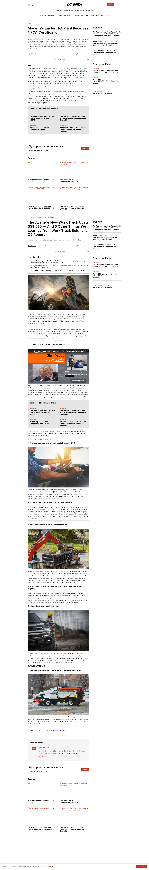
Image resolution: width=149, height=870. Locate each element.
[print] (88, 59)
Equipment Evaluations (81, 15)
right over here (60, 722)
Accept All (141, 866)
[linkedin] (55, 59)
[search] (32, 5)
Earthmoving (105, 15)
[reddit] (61, 59)
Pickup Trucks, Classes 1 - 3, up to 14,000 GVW (41, 217)
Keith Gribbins (32, 246)
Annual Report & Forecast (48, 15)
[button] (29, 5)
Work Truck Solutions (59, 329)
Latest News (95, 15)
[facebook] (52, 59)
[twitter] (58, 59)
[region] (74, 867)
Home (29, 23)
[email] (64, 59)
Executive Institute (65, 15)
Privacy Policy (50, 866)
